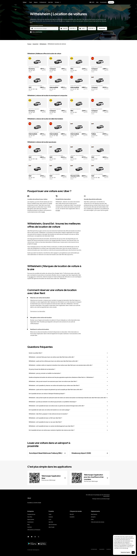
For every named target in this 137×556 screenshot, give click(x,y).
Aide (97, 2)
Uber (24, 2)
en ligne (58, 210)
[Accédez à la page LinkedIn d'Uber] (28, 536)
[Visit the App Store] (42, 543)
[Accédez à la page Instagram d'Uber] (35, 536)
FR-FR (92, 2)
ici (127, 548)
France (29, 44)
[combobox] (45, 28)
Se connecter (103, 2)
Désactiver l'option (125, 552)
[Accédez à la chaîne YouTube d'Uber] (31, 536)
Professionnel (43, 2)
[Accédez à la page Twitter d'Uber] (38, 536)
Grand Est (35, 44)
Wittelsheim (43, 44)
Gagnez (36, 2)
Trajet (30, 2)
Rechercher (102, 28)
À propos (57, 2)
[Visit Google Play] (32, 543)
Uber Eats (50, 2)
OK (133, 552)
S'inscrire (111, 2)
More (31, 22)
